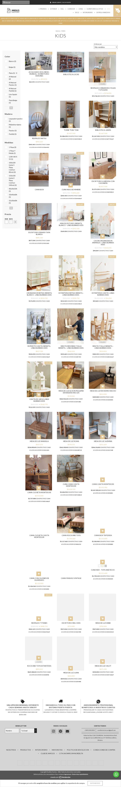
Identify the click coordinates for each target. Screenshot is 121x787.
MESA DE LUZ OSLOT (103, 666)
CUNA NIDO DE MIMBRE (71, 190)
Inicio (58, 31)
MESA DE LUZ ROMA (71, 441)
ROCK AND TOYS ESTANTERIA (39, 666)
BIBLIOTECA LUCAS (71, 74)
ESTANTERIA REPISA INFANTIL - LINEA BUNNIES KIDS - (71, 294)
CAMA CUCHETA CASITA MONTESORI (39, 536)
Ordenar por (98, 44)
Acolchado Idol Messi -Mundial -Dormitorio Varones (39, 74)
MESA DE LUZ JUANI (71, 673)
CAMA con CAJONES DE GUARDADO (39, 579)
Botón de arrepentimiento (80, 774)
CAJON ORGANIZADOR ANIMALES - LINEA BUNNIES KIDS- (103, 243)
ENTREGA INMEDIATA (103, 12)
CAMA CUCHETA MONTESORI (39, 492)
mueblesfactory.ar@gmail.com (106, 730)
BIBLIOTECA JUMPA (103, 130)
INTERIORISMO (87, 12)
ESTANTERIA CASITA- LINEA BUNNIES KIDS (103, 294)
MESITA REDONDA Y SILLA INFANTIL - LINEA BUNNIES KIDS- (71, 347)
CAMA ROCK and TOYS (71, 535)
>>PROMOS (42, 9)
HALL (62, 9)
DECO (77, 12)
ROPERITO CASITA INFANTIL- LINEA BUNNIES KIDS (39, 347)
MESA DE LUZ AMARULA (39, 441)
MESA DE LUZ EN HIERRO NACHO (103, 391)
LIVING (80, 9)
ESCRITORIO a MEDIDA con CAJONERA (103, 182)
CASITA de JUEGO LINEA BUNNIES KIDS (39, 400)
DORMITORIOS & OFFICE (94, 9)
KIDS (108, 9)
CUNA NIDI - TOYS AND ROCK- (103, 570)
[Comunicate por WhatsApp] (116, 774)
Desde (6, 219)
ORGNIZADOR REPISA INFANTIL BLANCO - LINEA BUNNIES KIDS (39, 294)
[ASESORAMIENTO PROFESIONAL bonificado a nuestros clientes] (98, 701)
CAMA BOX (39, 190)
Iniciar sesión (66, 2)
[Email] (67, 731)
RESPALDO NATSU (39, 138)
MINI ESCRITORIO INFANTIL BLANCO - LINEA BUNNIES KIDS (71, 224)
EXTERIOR (53, 9)
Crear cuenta (56, 2)
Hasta (11, 219)
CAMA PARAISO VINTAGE (71, 578)
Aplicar (15, 222)
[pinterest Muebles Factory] (60, 731)
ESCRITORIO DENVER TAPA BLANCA (39, 233)
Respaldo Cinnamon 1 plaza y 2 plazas (103, 89)
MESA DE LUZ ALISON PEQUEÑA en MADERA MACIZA (71, 392)
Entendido (95, 783)
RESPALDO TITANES (39, 623)
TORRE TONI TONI (71, 130)
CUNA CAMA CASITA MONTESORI (71, 485)
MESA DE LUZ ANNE (103, 623)
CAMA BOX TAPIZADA (103, 535)
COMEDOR (71, 9)
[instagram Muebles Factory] (53, 731)
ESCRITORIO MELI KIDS (71, 623)
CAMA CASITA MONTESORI (103, 484)
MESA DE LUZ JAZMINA (103, 441)
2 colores (71, 342)
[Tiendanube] (60, 778)
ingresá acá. (67, 774)
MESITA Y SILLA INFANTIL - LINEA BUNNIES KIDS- (103, 347)
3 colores (102, 84)
